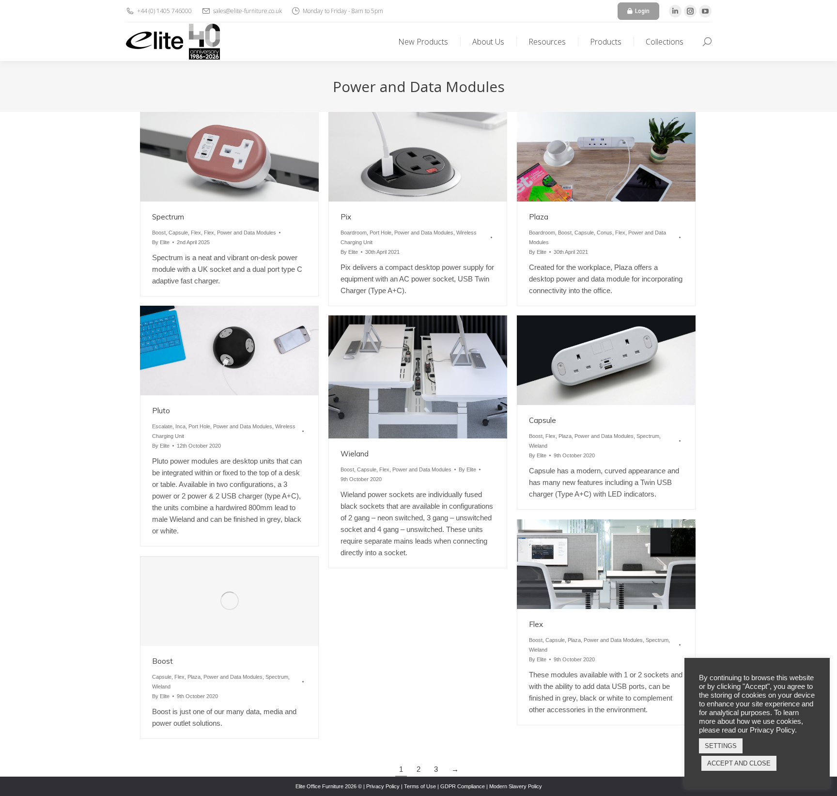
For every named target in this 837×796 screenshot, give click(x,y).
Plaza (538, 216)
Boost (159, 232)
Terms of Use (420, 786)
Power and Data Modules (246, 232)
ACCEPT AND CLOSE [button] (739, 763)
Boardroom (354, 232)
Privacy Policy (383, 786)
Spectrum (168, 216)
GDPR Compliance (462, 786)
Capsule (178, 232)
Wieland (355, 453)
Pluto (161, 410)
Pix (346, 216)
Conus (604, 232)
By (161, 242)
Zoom (216, 156)
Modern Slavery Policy (515, 786)
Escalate (162, 426)
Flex (196, 232)
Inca (180, 426)
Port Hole (380, 232)
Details (242, 156)
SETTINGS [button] (721, 745)
